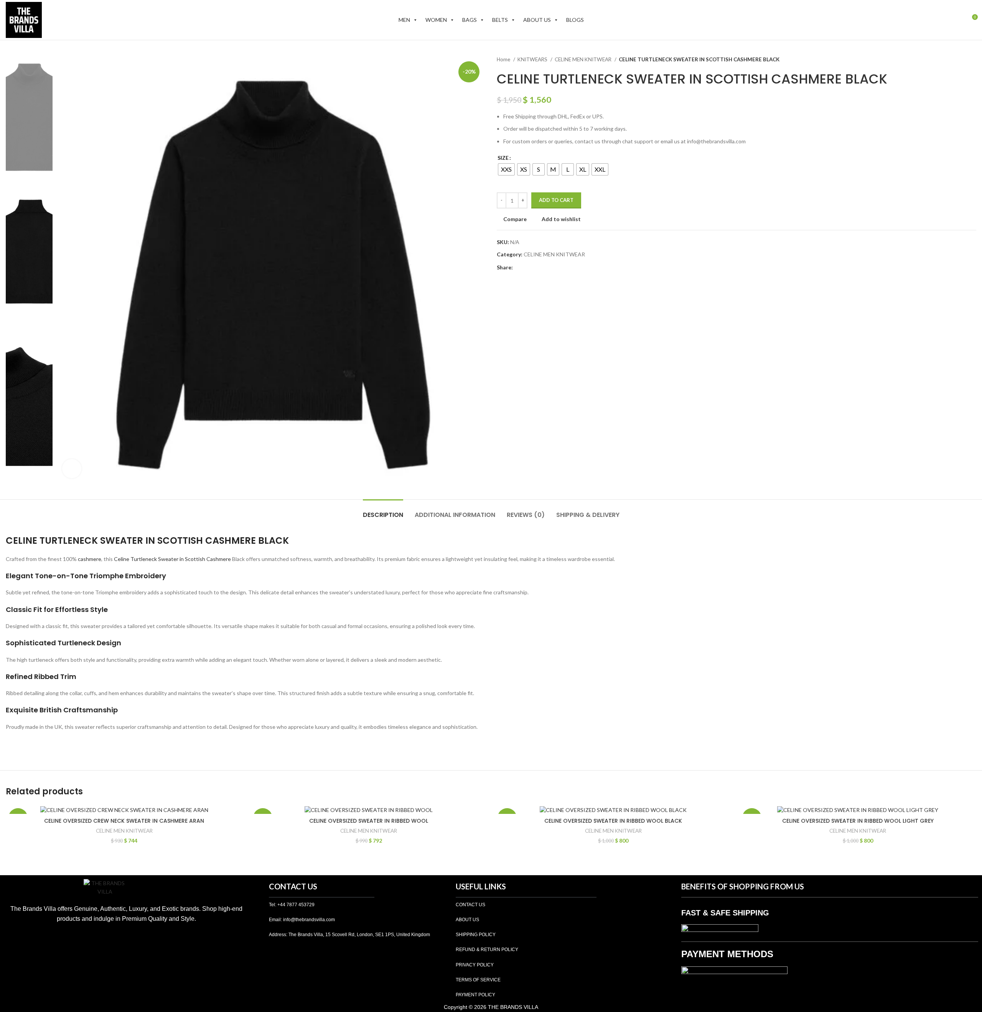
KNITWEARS (533, 59)
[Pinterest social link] (536, 267)
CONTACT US (470, 904)
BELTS (500, 19)
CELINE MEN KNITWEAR (584, 59)
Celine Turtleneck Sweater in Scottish (159, 559)
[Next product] (972, 60)
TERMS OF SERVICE (478, 979)
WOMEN (436, 19)
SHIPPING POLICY (476, 934)
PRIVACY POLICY (475, 965)
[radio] (506, 169)
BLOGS (575, 19)
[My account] (957, 20)
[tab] (383, 511)
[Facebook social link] (519, 267)
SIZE (503, 157)
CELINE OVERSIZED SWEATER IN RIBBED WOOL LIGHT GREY (858, 821)
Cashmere (218, 559)
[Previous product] (957, 60)
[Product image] (124, 809)
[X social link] (528, 267)
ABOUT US (537, 19)
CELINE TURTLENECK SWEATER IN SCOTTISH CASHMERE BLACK (147, 540)
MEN (404, 19)
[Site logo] (24, 19)
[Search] (944, 20)
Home (504, 59)
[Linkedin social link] (545, 267)
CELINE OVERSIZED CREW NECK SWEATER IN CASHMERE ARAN (124, 821)
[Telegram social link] (554, 267)
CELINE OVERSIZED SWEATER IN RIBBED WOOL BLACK (613, 821)
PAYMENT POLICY (475, 994)
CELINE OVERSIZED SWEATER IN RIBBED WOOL (368, 821)
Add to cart (556, 200)
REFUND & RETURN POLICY (487, 949)
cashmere (89, 559)
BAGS (469, 19)
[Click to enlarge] (71, 468)
